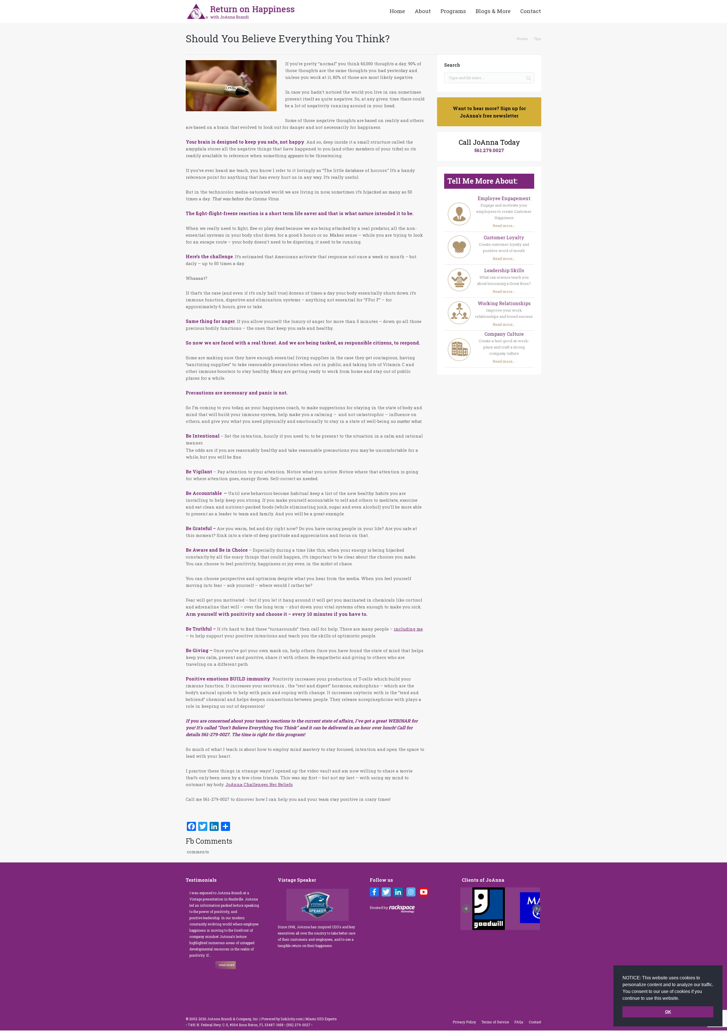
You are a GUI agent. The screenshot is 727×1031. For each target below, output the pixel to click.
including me (408, 629)
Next (536, 908)
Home (522, 38)
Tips (537, 38)
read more (226, 965)
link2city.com (292, 1019)
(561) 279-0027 (298, 1024)
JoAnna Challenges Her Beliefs (259, 784)
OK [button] (668, 1011)
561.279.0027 (489, 150)
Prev (466, 908)
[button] (681, 998)
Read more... (504, 225)
